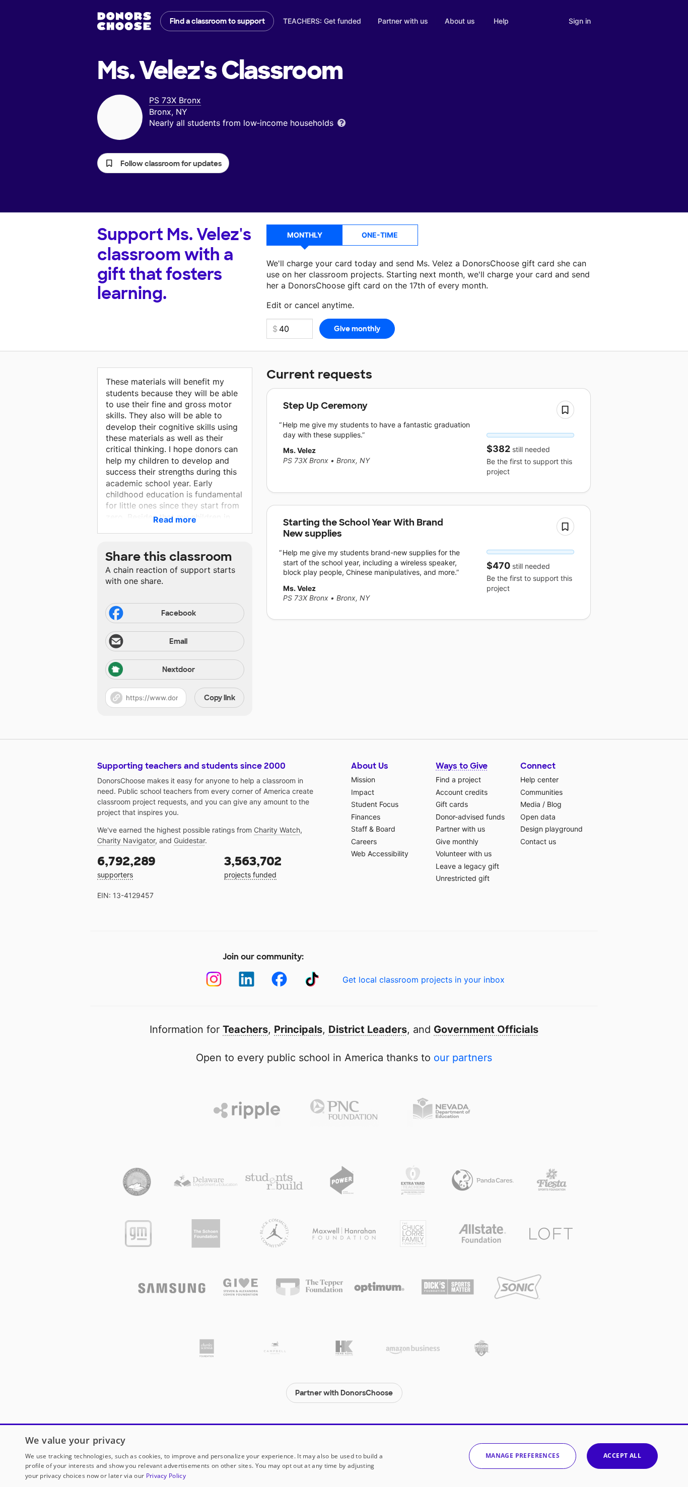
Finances (365, 816)
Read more (174, 519)
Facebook (178, 613)
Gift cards (452, 804)
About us (460, 21)
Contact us (538, 841)
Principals (298, 1029)
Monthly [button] (304, 235)
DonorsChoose (124, 21)
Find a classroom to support (217, 21)
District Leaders (367, 1029)
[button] (163, 163)
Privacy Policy (166, 1475)
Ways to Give (462, 766)
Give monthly (457, 841)
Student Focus (374, 804)
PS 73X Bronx (175, 100)
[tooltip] (341, 122)
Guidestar (189, 840)
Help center (539, 779)
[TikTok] (312, 979)
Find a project (458, 779)
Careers (364, 841)
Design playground (551, 829)
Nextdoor (178, 669)
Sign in (580, 21)
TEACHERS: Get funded (322, 21)
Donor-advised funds (470, 816)
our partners (463, 1058)
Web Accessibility (379, 853)
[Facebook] (279, 979)
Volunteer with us (464, 853)
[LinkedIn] (246, 979)
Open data (538, 816)
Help (501, 21)
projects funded (253, 866)
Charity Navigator (126, 840)
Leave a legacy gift (467, 866)
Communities (541, 792)
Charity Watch (277, 830)
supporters (126, 866)
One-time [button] (380, 235)
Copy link (219, 697)
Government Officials (486, 1029)
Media (530, 804)
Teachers (245, 1029)
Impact (362, 792)
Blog (554, 804)
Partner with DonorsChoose (344, 1392)
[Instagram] (213, 979)
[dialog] (344, 1455)
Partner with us (403, 21)
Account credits (462, 792)
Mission (363, 779)
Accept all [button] (622, 1455)
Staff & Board (373, 829)
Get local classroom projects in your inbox (423, 980)
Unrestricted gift (463, 878)
